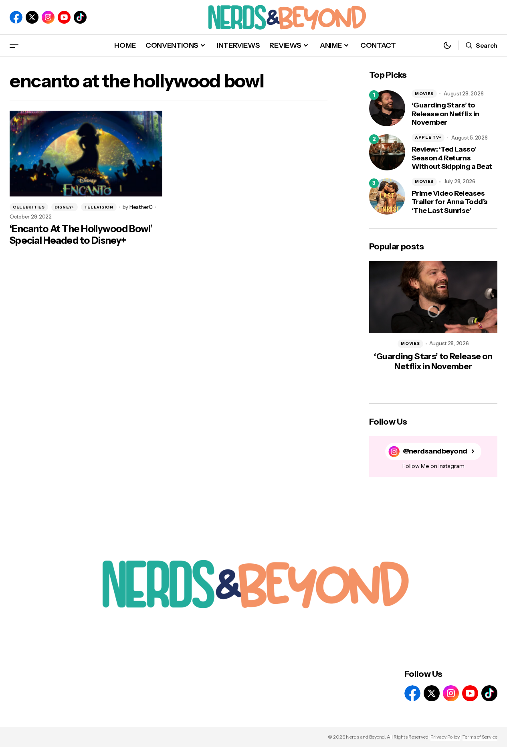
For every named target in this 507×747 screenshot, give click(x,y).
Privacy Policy (445, 737)
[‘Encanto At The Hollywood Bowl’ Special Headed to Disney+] (86, 153)
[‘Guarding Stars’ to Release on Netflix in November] (387, 108)
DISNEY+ (65, 207)
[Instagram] (48, 17)
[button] (14, 45)
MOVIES (424, 93)
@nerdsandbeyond (435, 451)
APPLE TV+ (428, 137)
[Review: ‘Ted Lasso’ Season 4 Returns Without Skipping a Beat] (387, 152)
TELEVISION (98, 207)
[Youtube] (64, 17)
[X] (32, 17)
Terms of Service (480, 737)
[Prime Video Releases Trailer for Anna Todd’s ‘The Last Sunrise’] (387, 196)
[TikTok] (80, 17)
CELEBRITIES (29, 207)
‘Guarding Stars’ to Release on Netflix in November (445, 114)
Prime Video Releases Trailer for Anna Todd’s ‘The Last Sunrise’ (450, 202)
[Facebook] (16, 17)
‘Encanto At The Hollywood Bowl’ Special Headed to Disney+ (81, 234)
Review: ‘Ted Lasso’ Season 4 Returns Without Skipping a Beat (452, 158)
